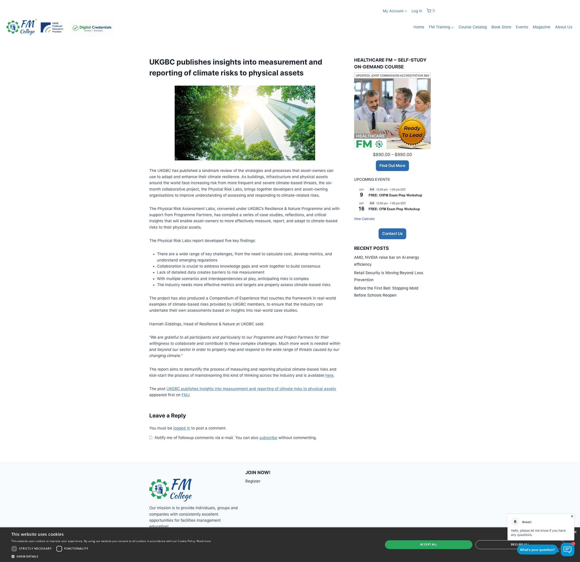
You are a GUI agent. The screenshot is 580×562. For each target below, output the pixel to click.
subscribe (268, 437)
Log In (416, 11)
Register (252, 481)
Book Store (501, 27)
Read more (204, 541)
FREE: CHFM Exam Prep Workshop (395, 195)
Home (418, 27)
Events (522, 27)
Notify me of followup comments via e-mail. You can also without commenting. (235, 437)
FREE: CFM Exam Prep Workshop (394, 209)
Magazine (541, 27)
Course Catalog (473, 27)
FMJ (185, 395)
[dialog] (290, 544)
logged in (181, 428)
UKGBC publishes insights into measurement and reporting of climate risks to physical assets (251, 388)
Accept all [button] (428, 544)
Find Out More (392, 165)
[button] (111, 556)
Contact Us (392, 233)
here (329, 375)
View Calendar (364, 218)
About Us (563, 27)
